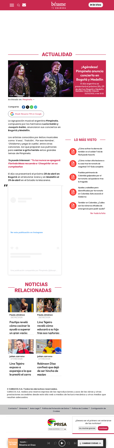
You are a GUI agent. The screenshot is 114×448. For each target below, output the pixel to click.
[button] (12, 5)
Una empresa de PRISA (57, 422)
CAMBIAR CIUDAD (90, 443)
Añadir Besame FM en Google (28, 114)
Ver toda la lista (97, 213)
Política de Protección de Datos (55, 408)
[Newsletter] (24, 5)
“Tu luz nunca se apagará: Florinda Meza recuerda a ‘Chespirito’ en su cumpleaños (34, 163)
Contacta (12, 408)
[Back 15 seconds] (55, 443)
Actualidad (57, 54)
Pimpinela (27, 99)
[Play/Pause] (62, 443)
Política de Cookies (80, 408)
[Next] (75, 443)
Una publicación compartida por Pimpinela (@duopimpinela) (36, 270)
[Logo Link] (58, 5)
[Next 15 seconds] (68, 443)
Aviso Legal (34, 408)
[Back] (48, 443)
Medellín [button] (23, 442)
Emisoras (23, 408)
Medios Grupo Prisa (57, 429)
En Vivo (96, 4)
